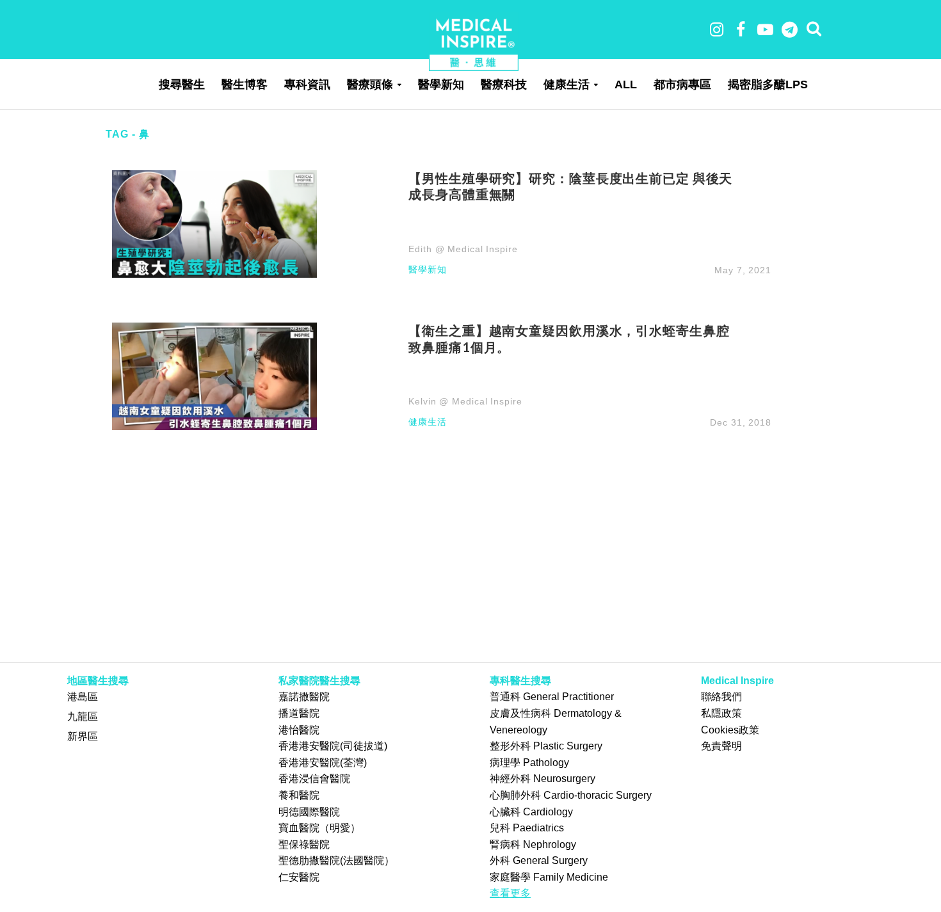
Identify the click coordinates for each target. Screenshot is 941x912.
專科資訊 (307, 84)
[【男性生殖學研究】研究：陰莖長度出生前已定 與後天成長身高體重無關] (214, 223)
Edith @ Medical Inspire (462, 249)
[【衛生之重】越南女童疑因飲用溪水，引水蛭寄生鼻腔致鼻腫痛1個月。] (214, 375)
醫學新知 (441, 84)
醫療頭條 (370, 84)
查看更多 (510, 893)
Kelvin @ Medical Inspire (465, 401)
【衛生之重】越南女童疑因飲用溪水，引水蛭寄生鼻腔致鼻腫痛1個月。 (568, 339)
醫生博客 (244, 84)
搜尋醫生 (182, 84)
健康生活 (566, 84)
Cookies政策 (730, 729)
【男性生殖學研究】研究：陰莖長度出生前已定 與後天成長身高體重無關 (570, 186)
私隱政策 (721, 713)
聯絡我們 (721, 696)
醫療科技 (504, 84)
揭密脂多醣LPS (768, 84)
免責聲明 (721, 745)
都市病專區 (682, 84)
